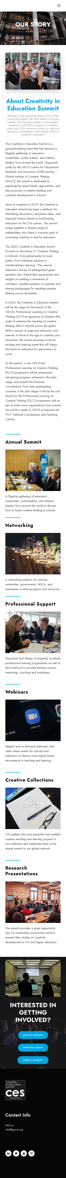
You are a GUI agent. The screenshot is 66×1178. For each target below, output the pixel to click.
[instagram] (31, 1153)
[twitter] (16, 1153)
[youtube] (24, 1153)
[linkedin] (8, 1153)
